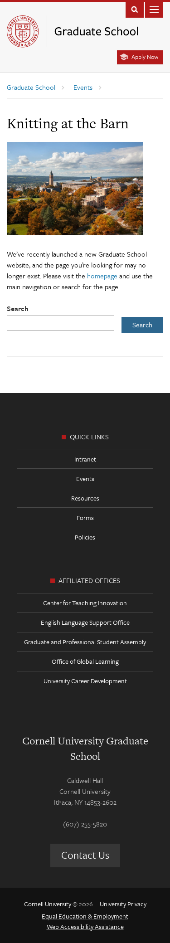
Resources (85, 498)
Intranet (85, 459)
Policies (85, 537)
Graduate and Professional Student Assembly (85, 641)
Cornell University (47, 904)
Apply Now (144, 56)
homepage (102, 276)
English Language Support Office (85, 622)
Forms (85, 517)
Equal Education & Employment (85, 916)
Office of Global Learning (85, 661)
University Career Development (85, 680)
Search (18, 308)
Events (85, 478)
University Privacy (123, 904)
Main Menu (154, 9)
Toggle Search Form (135, 9)
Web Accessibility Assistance (85, 926)
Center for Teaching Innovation (85, 603)
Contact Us (85, 854)
